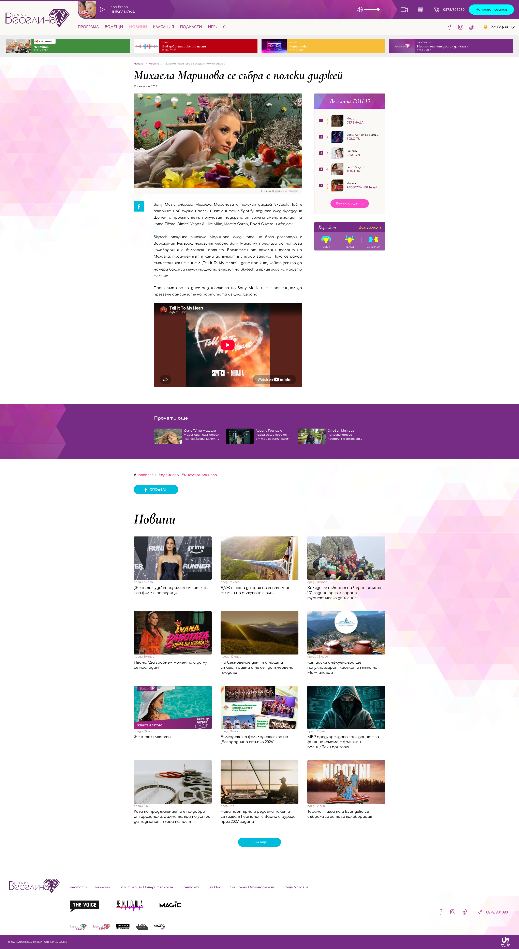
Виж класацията (350, 203)
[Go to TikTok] (470, 27)
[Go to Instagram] (460, 27)
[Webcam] (404, 9)
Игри (213, 27)
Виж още (259, 842)
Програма (88, 27)
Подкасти (191, 27)
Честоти (78, 887)
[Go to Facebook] (449, 27)
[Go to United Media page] (505, 942)
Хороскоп (347, 227)
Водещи (114, 27)
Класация (163, 27)
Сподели (158, 489)
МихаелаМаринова (200, 475)
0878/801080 (454, 9)
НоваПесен (146, 475)
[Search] (225, 27)
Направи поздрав (491, 9)
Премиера (170, 475)
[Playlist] (420, 9)
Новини (138, 27)
